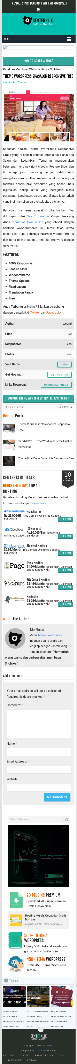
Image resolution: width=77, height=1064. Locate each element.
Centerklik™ (48, 1045)
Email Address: (17, 761)
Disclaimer (14, 1060)
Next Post (64, 407)
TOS (60, 1055)
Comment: (14, 705)
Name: (12, 743)
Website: (12, 779)
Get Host (65, 519)
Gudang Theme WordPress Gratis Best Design (39, 398)
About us (8, 1055)
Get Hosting (59, 374)
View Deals (38, 503)
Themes (22, 82)
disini (48, 906)
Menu (7, 39)
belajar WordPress (50, 635)
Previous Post (15, 407)
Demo (64, 364)
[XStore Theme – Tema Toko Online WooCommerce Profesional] (62, 996)
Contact (25, 1055)
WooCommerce (38, 216)
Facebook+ (54, 312)
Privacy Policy (44, 1055)
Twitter (35, 312)
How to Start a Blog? (39, 61)
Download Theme (56, 385)
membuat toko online (27, 222)
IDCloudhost (40, 1050)
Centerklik (8, 82)
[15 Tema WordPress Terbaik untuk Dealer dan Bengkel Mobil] (38, 996)
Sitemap (31, 1060)
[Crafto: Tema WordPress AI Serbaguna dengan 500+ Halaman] (14, 996)
